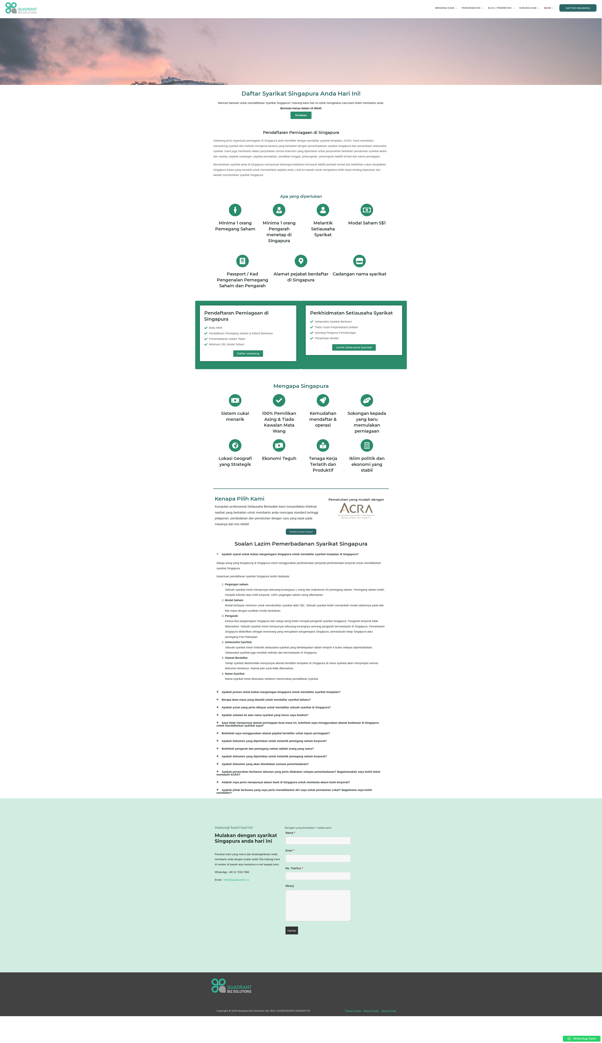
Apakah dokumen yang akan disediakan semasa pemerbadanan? (265, 764)
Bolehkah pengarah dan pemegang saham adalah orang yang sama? (268, 748)
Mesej (289, 885)
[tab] (301, 554)
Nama (290, 832)
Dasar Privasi (371, 1010)
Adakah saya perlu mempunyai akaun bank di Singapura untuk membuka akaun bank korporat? (286, 782)
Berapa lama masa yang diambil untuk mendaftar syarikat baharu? (266, 699)
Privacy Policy (353, 1010)
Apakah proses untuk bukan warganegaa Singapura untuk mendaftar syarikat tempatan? (281, 692)
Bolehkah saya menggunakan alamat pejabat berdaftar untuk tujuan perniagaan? (276, 733)
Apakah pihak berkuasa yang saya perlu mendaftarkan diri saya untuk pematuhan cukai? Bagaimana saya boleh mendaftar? (294, 791)
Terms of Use (388, 1010)
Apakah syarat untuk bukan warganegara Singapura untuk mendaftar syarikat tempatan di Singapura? (290, 554)
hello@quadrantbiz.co (236, 879)
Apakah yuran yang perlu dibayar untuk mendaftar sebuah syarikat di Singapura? (276, 707)
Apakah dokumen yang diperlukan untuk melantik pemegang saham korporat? (274, 741)
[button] (301, 115)
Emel (289, 850)
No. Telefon (294, 868)
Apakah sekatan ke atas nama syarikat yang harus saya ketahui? (265, 715)
